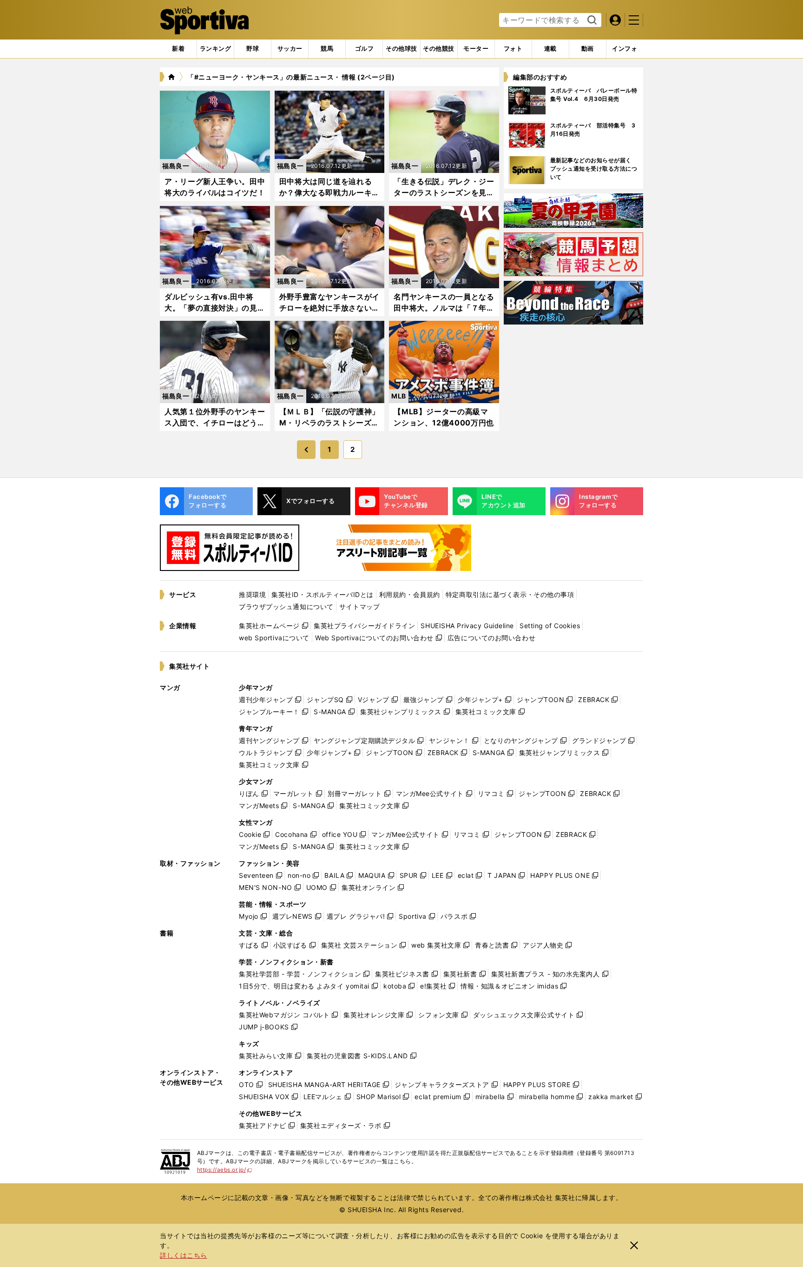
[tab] (252, 49)
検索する (590, 20)
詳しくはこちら (183, 1255)
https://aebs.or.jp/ (224, 1169)
